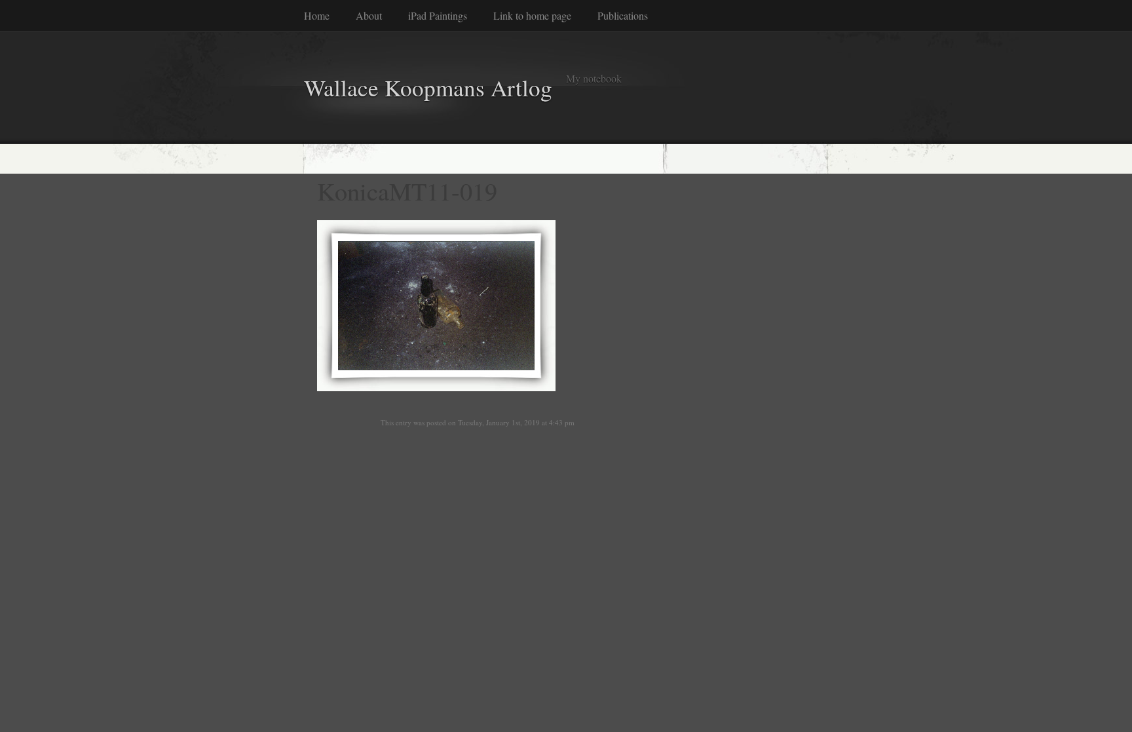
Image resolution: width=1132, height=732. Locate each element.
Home (317, 15)
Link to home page (532, 15)
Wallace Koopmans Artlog (428, 87)
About (369, 15)
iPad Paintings (437, 15)
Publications (622, 15)
